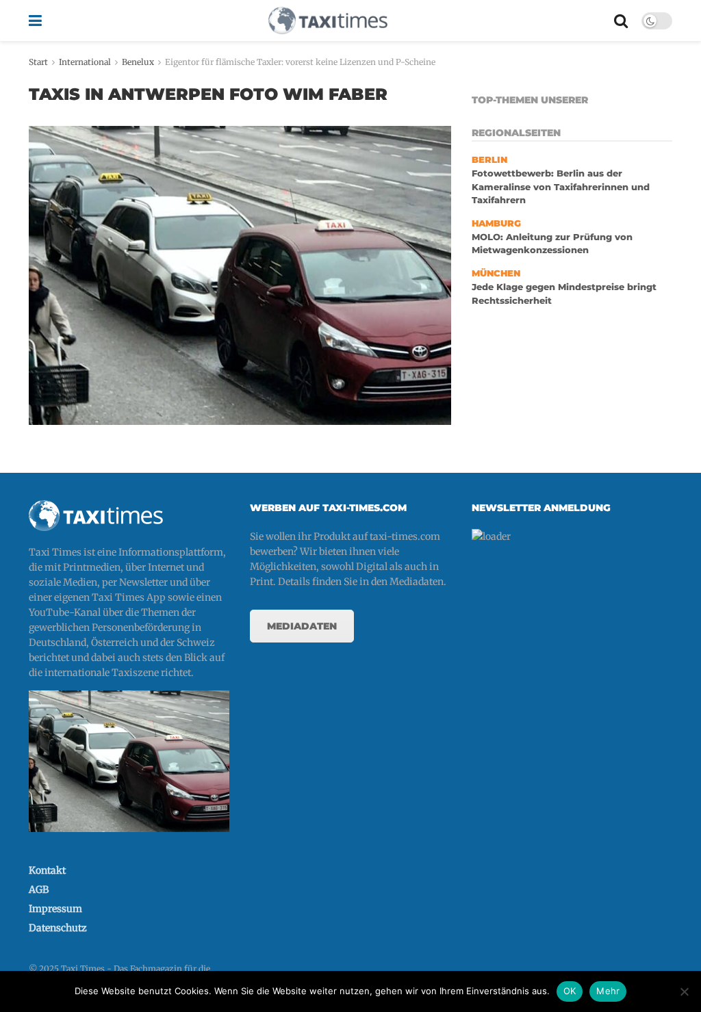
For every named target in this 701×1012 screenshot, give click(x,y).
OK (569, 990)
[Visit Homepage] (327, 20)
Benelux (138, 62)
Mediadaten (302, 626)
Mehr (608, 990)
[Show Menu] (35, 20)
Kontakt (47, 870)
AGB (39, 889)
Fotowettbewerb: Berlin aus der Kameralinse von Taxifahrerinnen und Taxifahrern (561, 186)
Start (38, 62)
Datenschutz (58, 928)
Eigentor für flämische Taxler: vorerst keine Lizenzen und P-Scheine (300, 62)
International (85, 62)
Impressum (55, 909)
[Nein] (684, 991)
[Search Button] (621, 20)
